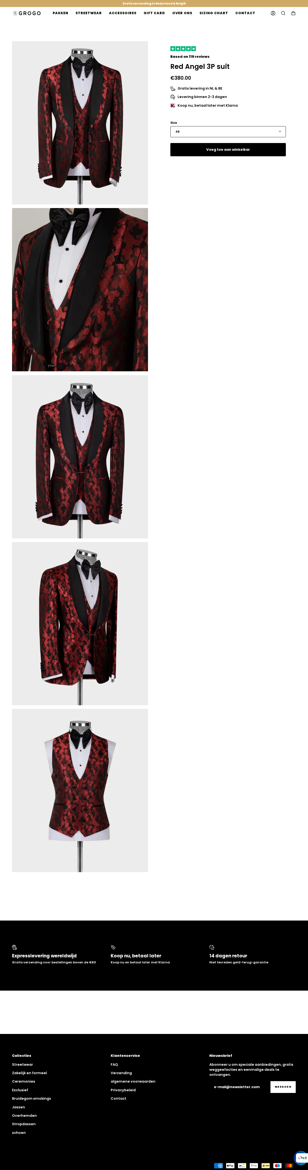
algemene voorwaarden (133, 1081)
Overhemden (24, 1115)
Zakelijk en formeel (29, 1073)
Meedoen (283, 1087)
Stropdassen (24, 1124)
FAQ (114, 1064)
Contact (118, 1098)
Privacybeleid (123, 1090)
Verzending (121, 1073)
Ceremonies (23, 1081)
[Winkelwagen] (293, 13)
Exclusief (20, 1090)
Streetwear (22, 1064)
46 (177, 132)
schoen (19, 1132)
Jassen (18, 1107)
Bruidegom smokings (31, 1098)
